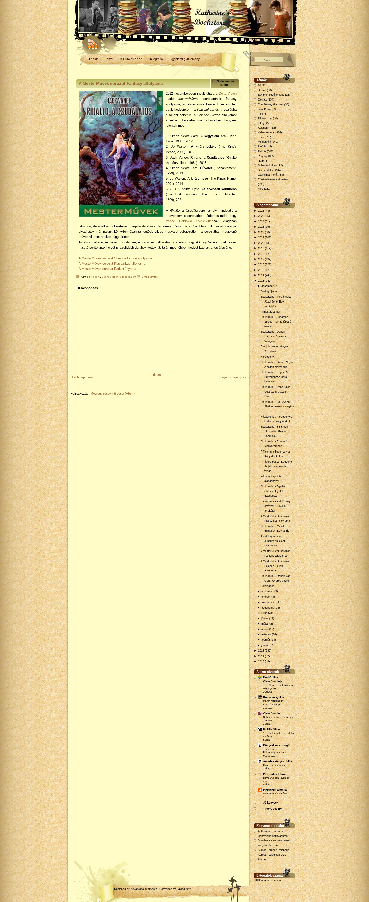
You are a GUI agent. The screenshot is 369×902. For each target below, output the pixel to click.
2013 (261, 280)
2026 (261, 210)
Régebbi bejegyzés (232, 377)
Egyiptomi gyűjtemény (184, 59)
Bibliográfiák (155, 59)
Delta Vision (228, 93)
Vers (260, 188)
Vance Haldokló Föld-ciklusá (189, 221)
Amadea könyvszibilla (277, 761)
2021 (261, 237)
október (266, 596)
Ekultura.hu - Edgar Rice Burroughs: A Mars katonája (275, 377)
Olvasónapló (271, 713)
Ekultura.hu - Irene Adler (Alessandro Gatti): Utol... (275, 391)
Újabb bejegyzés (82, 377)
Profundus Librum (275, 774)
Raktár (108, 59)
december (267, 285)
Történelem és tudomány (273, 179)
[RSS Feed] (90, 42)
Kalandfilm (264, 127)
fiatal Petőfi (264, 109)
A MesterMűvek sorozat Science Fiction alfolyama (115, 258)
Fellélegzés (267, 585)
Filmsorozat (265, 118)
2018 (261, 253)
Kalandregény (266, 132)
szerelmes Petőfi (268, 174)
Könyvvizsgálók (273, 697)
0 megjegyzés (150, 276)
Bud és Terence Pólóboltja (273, 849)
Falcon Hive (184, 888)
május (265, 623)
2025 (261, 215)
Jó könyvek (270, 802)
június (265, 618)
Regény (95, 276)
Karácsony (267, 356)
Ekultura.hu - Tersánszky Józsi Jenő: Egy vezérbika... (276, 301)
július (264, 612)
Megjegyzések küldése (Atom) (112, 393)
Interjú (261, 123)
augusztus (268, 607)
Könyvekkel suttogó (276, 745)
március (266, 634)
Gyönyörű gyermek (274, 765)
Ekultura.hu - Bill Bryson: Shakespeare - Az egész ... (277, 406)
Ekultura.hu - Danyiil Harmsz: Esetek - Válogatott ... (273, 336)
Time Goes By (272, 808)
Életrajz (262, 99)
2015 (261, 269)
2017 (261, 259)
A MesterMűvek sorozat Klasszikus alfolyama (112, 263)
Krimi (261, 137)
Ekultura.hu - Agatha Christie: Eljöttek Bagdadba (273, 491)
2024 (261, 221)
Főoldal (94, 59)
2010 (261, 661)
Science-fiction (110, 276)
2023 (261, 226)
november (267, 591)
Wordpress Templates (143, 888)
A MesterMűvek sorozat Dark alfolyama (108, 269)
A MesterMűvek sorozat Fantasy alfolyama (121, 83)
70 (259, 85)
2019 (261, 248)
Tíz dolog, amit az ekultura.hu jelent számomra (273, 541)
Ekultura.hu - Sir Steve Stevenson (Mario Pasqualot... (274, 431)
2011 (261, 656)
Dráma (262, 90)
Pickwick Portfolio (275, 789)
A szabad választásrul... (276, 793)
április (265, 629)
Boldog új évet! (269, 291)
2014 (261, 275)
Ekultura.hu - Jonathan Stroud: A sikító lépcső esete (276, 321)
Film (260, 113)
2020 (261, 242)
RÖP (261, 160)
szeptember (269, 602)
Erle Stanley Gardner (270, 104)
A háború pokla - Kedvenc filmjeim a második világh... (276, 466)
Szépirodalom (128, 276)
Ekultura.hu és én (130, 59)
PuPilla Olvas (271, 729)
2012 (261, 650)
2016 (261, 264)
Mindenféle (264, 141)
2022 (261, 232)
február (266, 639)
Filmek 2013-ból (270, 311)
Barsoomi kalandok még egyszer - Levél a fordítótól (275, 506)
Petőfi (261, 146)
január (265, 645)
